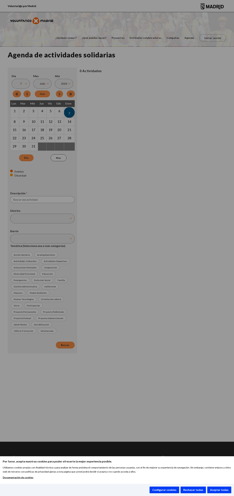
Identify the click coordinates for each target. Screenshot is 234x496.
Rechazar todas (193, 489)
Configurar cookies (164, 489)
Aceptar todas (219, 489)
